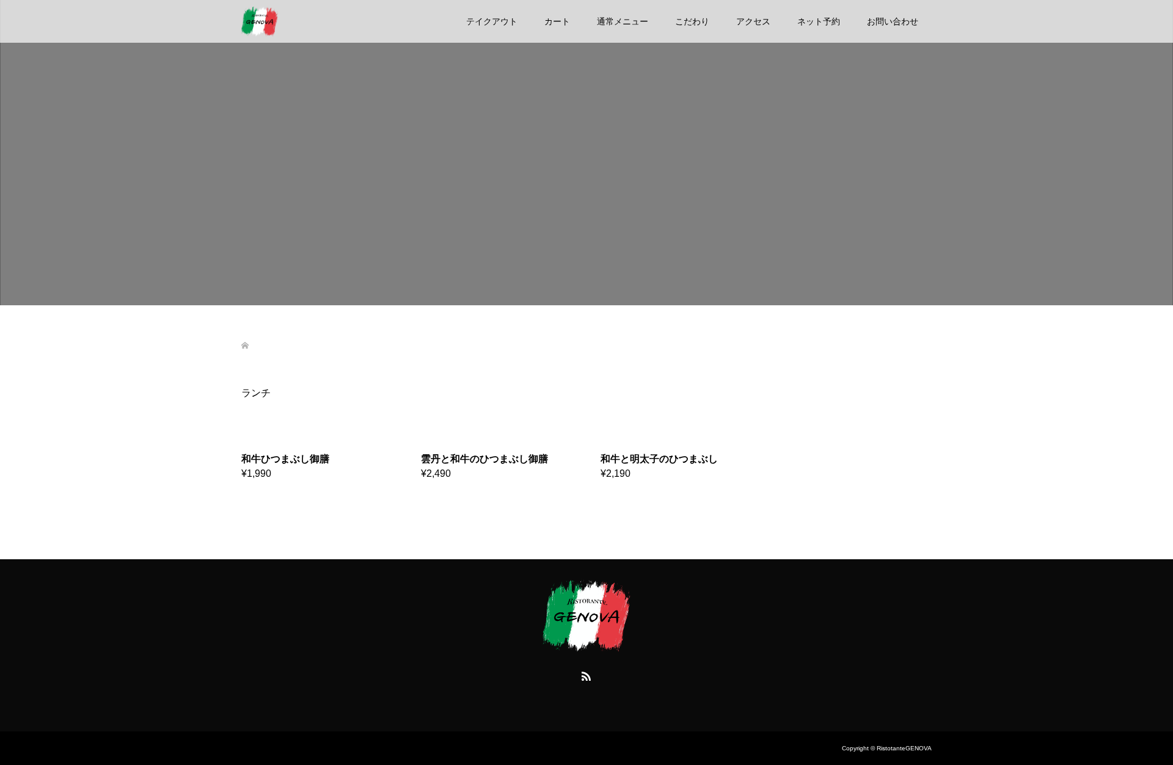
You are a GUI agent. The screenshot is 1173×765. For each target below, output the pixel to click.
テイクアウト (491, 21)
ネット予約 (818, 21)
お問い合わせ (892, 21)
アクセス (753, 21)
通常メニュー (622, 21)
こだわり (692, 21)
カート (557, 21)
